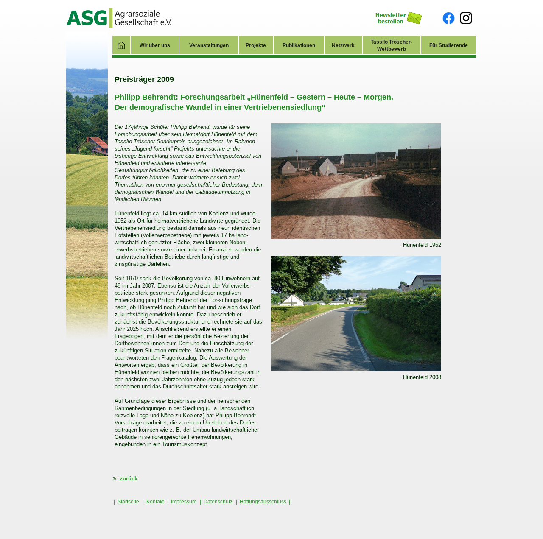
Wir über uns (155, 45)
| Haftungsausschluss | (263, 502)
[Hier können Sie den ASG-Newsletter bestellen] (398, 17)
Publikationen (299, 45)
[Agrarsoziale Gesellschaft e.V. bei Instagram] (466, 17)
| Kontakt (153, 502)
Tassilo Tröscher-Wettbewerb (391, 45)
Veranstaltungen (209, 45)
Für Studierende (448, 45)
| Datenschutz (216, 502)
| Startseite (126, 502)
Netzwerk (343, 45)
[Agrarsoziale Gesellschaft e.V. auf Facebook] (448, 17)
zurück (126, 478)
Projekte (256, 45)
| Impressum (181, 502)
